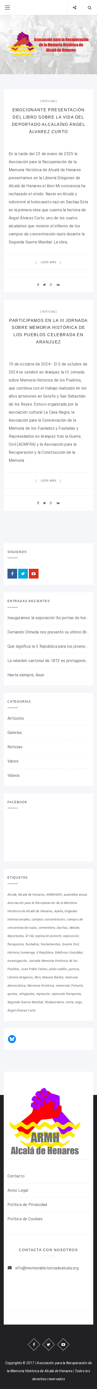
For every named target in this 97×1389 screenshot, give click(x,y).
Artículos (15, 718)
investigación (17, 961)
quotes (12, 994)
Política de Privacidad (27, 1204)
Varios (12, 761)
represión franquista (66, 994)
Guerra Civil (70, 944)
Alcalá (11, 894)
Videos (13, 775)
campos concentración (48, 919)
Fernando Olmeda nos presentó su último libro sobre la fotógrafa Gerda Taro (48, 632)
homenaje (27, 952)
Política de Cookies (25, 1219)
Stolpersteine (54, 1002)
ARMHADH (54, 894)
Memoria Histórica (40, 985)
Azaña (58, 911)
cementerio (47, 928)
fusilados (32, 944)
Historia (13, 952)
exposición (71, 936)
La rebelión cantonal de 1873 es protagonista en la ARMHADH (48, 660)
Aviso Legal (17, 1190)
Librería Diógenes (20, 977)
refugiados (27, 994)
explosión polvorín (48, 936)
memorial (63, 985)
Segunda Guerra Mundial (25, 1002)
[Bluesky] (12, 1039)
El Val (30, 936)
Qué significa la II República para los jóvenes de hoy (48, 646)
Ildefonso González (69, 952)
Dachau (62, 928)
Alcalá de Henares (31, 894)
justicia (74, 969)
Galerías (14, 732)
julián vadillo (58, 969)
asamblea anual (75, 894)
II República (45, 952)
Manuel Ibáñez (52, 977)
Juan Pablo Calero (34, 969)
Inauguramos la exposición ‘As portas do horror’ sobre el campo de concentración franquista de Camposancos (48, 617)
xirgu (78, 1002)
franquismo (15, 944)
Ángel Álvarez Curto (21, 1010)
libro (38, 977)
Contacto (16, 1176)
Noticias (48, 101)
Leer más (48, 262)
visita (69, 1002)
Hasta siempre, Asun (25, 675)
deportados (15, 936)
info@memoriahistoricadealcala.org (47, 1268)
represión (43, 994)
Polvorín (77, 985)
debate (74, 928)
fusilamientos (51, 944)
